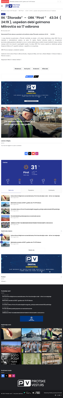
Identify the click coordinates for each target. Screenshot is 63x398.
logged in (10, 145)
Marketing (46, 392)
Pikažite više (31, 250)
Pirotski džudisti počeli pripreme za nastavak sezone (25, 216)
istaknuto (18, 68)
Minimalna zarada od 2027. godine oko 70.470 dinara (26, 203)
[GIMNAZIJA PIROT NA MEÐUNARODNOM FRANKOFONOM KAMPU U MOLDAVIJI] (5, 225)
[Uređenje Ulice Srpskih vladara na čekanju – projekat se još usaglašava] (52, 347)
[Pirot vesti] (12, 6)
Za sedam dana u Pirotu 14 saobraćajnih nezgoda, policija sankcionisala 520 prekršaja (35, 209)
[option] (31, 122)
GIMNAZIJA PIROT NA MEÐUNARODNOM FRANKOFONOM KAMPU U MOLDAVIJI (32, 223)
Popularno (31, 190)
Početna (4, 10)
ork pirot (27, 68)
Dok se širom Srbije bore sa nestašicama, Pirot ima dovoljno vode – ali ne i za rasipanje (35, 196)
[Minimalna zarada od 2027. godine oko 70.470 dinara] (5, 204)
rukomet (36, 68)
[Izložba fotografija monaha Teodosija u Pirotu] (11, 358)
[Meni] (2, 6)
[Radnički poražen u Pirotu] (31, 358)
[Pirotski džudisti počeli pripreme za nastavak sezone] (5, 218)
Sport (8, 10)
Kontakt (60, 392)
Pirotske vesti (8, 393)
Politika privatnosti (53, 392)
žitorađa (45, 68)
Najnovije (11, 190)
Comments (51, 190)
